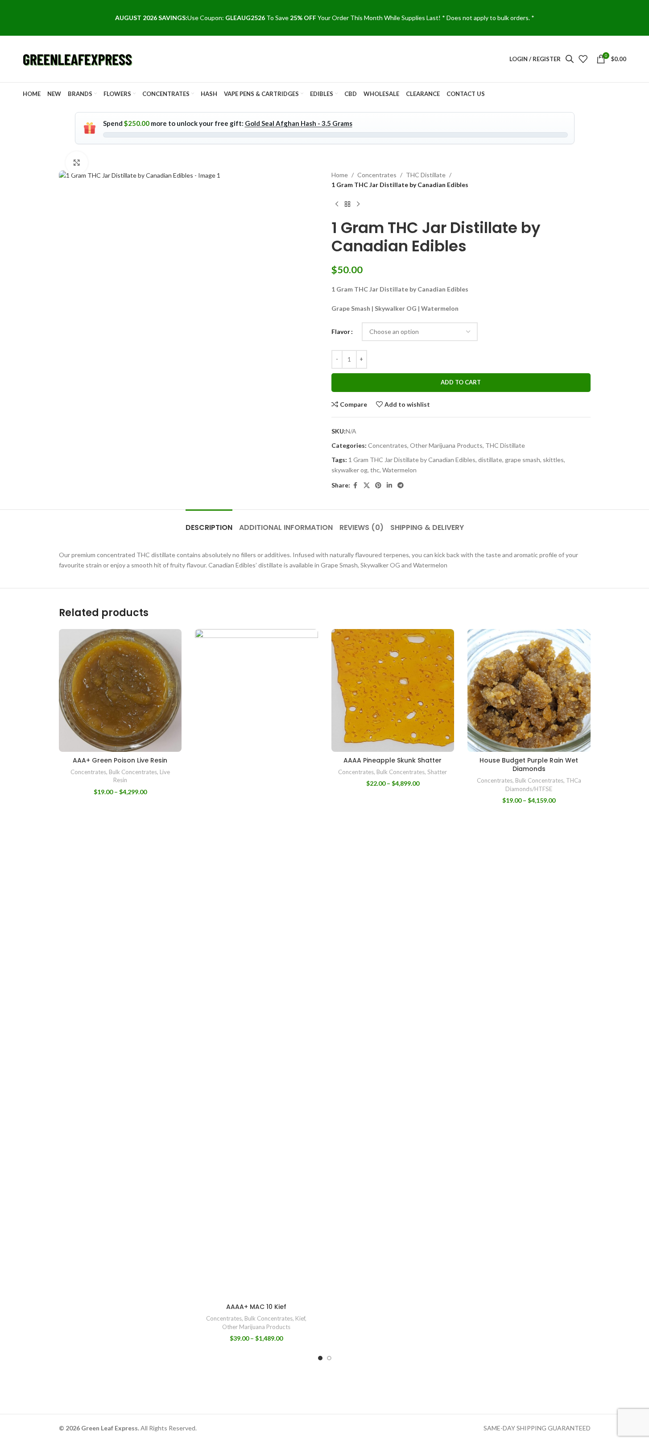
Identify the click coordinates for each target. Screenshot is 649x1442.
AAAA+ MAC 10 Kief (256, 1306)
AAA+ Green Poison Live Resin (120, 760)
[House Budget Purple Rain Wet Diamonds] (529, 690)
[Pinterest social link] (378, 485)
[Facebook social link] (355, 485)
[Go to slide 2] (329, 1358)
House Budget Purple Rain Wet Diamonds (529, 765)
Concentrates (377, 175)
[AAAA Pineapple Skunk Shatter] (393, 690)
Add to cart (461, 382)
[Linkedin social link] (389, 485)
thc (375, 470)
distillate (490, 459)
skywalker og (349, 470)
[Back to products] (347, 204)
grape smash (522, 459)
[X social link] (366, 485)
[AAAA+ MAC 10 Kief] (256, 964)
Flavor (340, 331)
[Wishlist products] (583, 59)
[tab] (209, 523)
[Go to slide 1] (320, 1358)
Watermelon (399, 470)
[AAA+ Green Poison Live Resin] (120, 690)
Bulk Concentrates (133, 771)
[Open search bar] (569, 59)
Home (339, 175)
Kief (300, 1318)
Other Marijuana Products (446, 445)
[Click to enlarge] (77, 162)
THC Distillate (426, 175)
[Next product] (358, 204)
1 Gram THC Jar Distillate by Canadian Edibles (411, 459)
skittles (553, 459)
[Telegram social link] (400, 485)
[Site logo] (78, 58)
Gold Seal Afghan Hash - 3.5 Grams (298, 123)
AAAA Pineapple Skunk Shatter (392, 760)
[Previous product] (336, 204)
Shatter (437, 771)
